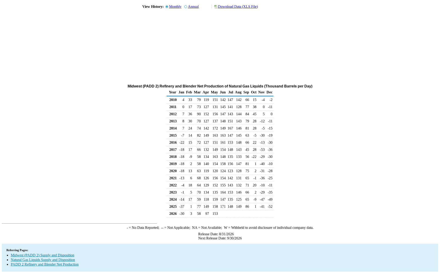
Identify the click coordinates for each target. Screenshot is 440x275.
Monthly (175, 6)
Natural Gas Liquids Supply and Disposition (43, 260)
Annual (193, 6)
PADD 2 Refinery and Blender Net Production (45, 264)
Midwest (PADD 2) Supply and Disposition (42, 255)
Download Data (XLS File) (238, 6)
